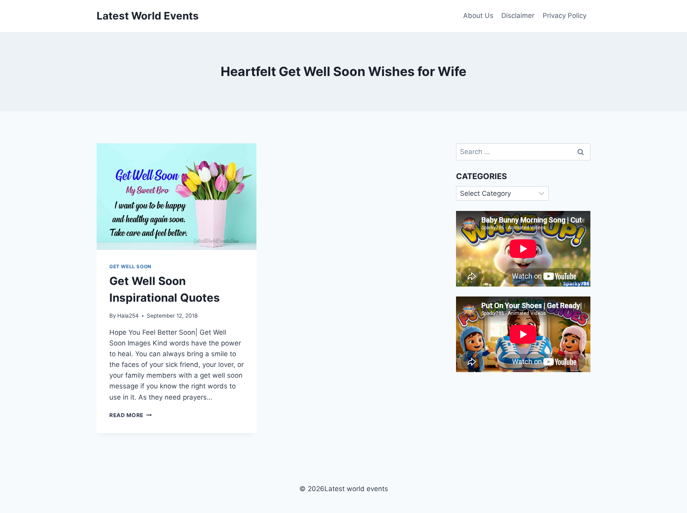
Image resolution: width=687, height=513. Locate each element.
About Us (478, 16)
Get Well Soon (130, 266)
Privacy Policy (564, 16)
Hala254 (128, 315)
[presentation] (176, 196)
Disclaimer (517, 16)
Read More (130, 415)
